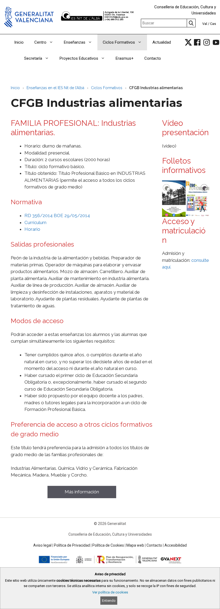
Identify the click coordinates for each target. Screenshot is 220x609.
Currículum (35, 222)
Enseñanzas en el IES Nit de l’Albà (55, 88)
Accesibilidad (175, 545)
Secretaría (33, 58)
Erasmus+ (125, 58)
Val (204, 24)
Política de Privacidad (72, 545)
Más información (82, 491)
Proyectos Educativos (79, 58)
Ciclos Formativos (119, 42)
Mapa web (135, 545)
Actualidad (161, 42)
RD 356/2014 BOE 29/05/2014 (57, 215)
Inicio (19, 42)
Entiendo (109, 601)
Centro (40, 42)
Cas (213, 24)
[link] (188, 42)
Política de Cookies (108, 545)
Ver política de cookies (110, 592)
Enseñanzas (74, 42)
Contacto (152, 58)
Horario (32, 229)
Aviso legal (42, 545)
